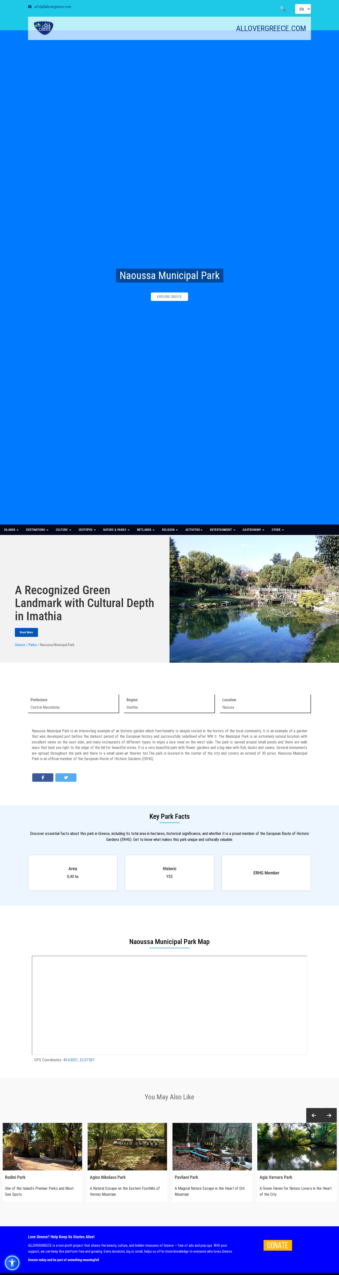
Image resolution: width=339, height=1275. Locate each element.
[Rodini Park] (42, 1147)
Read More (26, 632)
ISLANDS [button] (10, 530)
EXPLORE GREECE (169, 296)
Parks (33, 644)
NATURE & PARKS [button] (115, 530)
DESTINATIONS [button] (36, 530)
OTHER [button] (276, 530)
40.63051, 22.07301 (79, 1059)
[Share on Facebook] (42, 777)
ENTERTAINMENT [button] (221, 530)
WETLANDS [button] (144, 530)
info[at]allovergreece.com (52, 6)
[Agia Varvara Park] (297, 1147)
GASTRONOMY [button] (252, 530)
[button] (314, 1115)
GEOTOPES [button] (86, 530)
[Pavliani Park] (212, 1147)
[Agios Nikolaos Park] (127, 1147)
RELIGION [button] (168, 530)
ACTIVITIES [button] (192, 530)
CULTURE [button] (62, 530)
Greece (20, 644)
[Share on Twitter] (65, 777)
